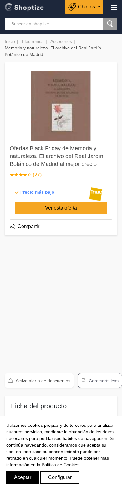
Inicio (10, 41)
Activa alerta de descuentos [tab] (42, 380)
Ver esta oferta (61, 208)
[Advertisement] (61, 301)
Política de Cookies (60, 464)
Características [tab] (103, 380)
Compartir (27, 226)
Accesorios (61, 41)
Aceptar (22, 477)
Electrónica (33, 41)
